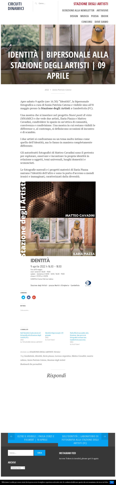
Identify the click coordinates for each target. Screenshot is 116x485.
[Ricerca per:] (46, 3)
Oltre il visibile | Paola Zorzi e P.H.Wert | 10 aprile (35, 437)
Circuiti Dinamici (16, 6)
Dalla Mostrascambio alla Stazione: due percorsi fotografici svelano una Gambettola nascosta (79, 336)
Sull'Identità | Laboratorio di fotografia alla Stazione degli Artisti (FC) (30, 335)
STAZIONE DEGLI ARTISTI (41, 351)
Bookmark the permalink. (31, 364)
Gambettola (29, 356)
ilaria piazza (48, 356)
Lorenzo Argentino (63, 356)
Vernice (57, 351)
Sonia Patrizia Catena (61, 89)
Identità (38, 356)
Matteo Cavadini (79, 356)
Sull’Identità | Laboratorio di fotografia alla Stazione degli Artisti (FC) (80, 439)
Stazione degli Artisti (56, 360)
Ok (112, 482)
